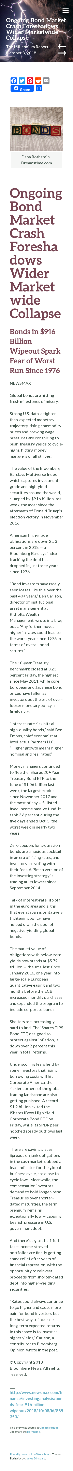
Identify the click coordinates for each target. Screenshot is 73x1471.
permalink (33, 1431)
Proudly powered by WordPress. (31, 1454)
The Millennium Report (27, 46)
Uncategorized (49, 1427)
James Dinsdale (35, 1458)
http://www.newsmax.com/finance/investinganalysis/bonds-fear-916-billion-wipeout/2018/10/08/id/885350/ (36, 1404)
